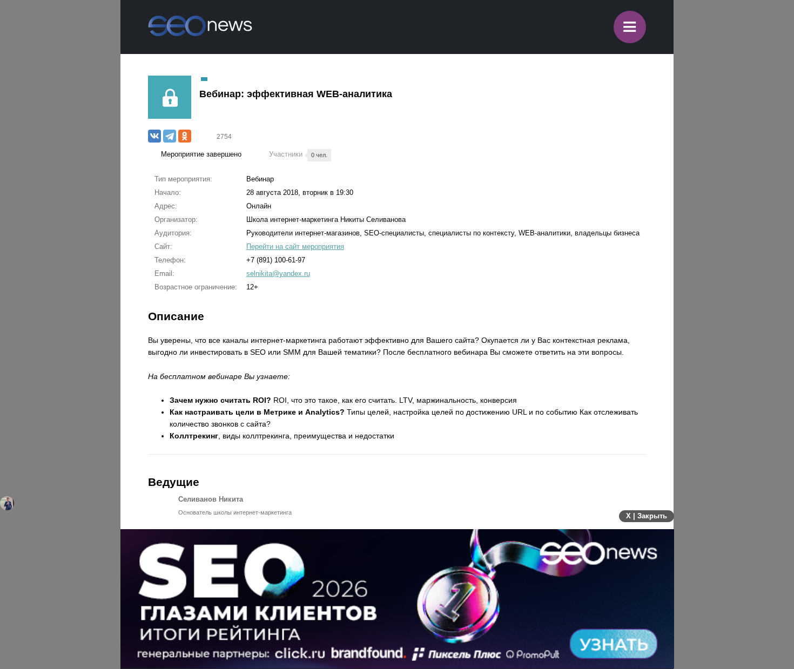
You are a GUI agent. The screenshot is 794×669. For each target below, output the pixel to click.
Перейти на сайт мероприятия (295, 246)
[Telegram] (169, 136)
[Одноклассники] (184, 136)
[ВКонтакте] (154, 136)
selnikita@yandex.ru (278, 273)
